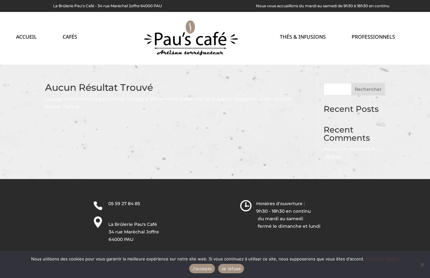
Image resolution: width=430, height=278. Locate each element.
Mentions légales (382, 258)
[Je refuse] (422, 264)
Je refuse (231, 268)
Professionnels (373, 37)
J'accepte (202, 268)
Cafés (70, 37)
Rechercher (368, 89)
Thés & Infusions (303, 37)
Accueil (26, 37)
